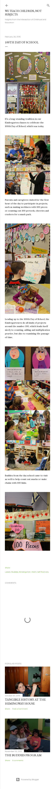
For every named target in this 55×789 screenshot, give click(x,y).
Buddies (14, 572)
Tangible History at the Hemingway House (25, 701)
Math (34, 572)
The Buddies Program (23, 755)
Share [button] (7, 568)
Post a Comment (20, 709)
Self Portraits (43, 572)
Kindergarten (25, 572)
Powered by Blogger (30, 779)
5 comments (17, 760)
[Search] (48, 5)
